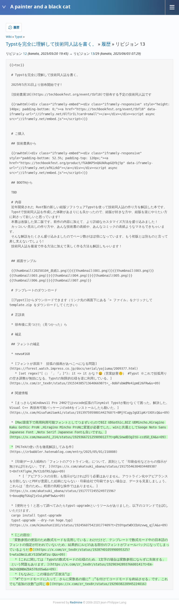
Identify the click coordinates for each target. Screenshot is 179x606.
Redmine (76, 602)
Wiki (9, 36)
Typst (18, 36)
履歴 (106, 44)
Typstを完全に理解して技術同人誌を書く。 (51, 44)
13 (92, 53)
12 (25, 53)
